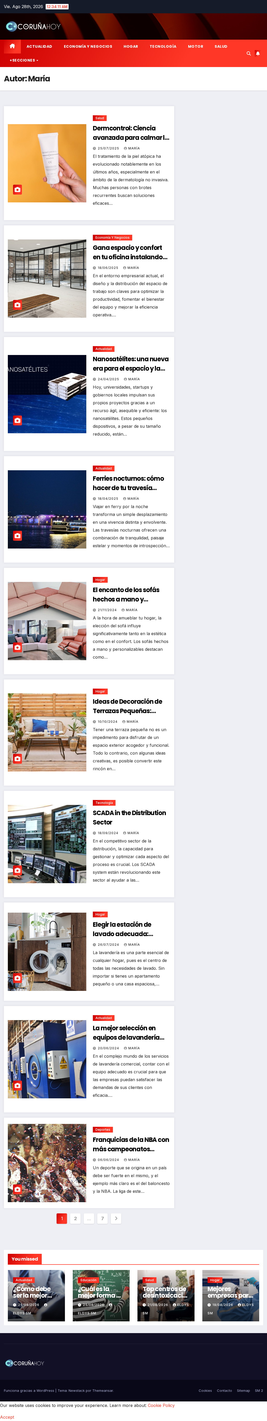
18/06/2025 (108, 268)
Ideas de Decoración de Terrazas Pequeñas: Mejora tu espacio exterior (131, 711)
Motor (195, 46)
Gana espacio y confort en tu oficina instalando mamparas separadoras (129, 257)
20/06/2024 (109, 1048)
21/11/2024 (108, 610)
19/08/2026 (223, 1305)
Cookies (205, 1390)
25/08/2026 (29, 1305)
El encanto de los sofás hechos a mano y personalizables (126, 599)
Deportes (102, 1129)
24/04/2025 (109, 379)
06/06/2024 (109, 1160)
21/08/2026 (158, 1305)
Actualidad (39, 46)
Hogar (131, 46)
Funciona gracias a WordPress (29, 1390)
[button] (249, 53)
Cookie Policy (161, 1405)
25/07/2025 (109, 148)
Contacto (224, 1390)
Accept (7, 1417)
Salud (221, 46)
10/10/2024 (108, 722)
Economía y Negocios (88, 46)
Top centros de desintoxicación (164, 1295)
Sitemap (243, 1390)
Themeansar (102, 1390)
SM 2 (259, 1390)
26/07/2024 (109, 945)
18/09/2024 (108, 833)
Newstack (77, 1390)
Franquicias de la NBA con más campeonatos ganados (131, 1149)
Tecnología (163, 46)
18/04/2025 (108, 499)
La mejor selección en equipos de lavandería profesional (126, 1037)
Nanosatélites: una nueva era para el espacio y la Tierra (130, 368)
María (134, 148)
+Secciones (23, 60)
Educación (88, 1280)
